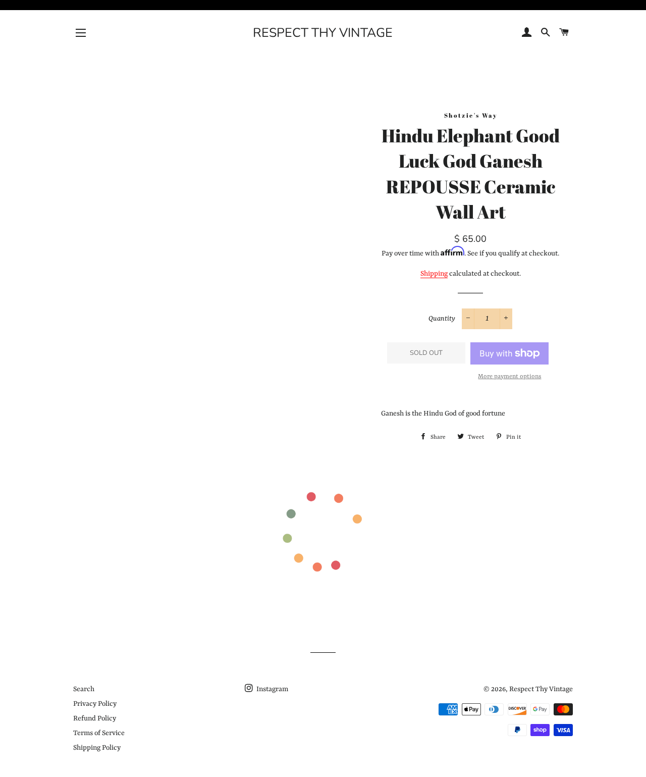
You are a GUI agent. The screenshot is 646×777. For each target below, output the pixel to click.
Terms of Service (99, 733)
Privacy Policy (95, 704)
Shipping (434, 274)
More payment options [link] (509, 376)
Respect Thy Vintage (323, 32)
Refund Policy (94, 718)
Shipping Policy (97, 748)
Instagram (271, 689)
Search (83, 689)
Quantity (441, 319)
